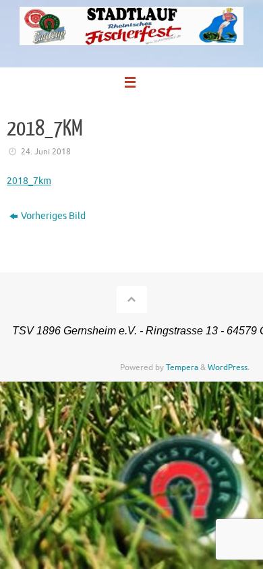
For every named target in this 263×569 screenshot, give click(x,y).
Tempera (182, 367)
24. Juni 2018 (46, 151)
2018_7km (29, 181)
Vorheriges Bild (53, 216)
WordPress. (229, 367)
